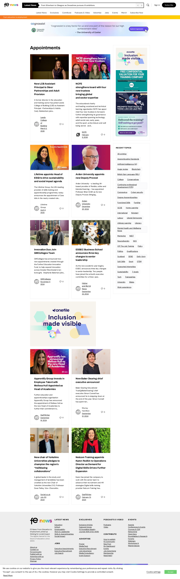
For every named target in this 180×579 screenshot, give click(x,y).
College (120, 179)
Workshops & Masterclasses (134, 544)
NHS (135, 241)
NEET (131, 236)
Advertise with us (37, 556)
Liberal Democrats (134, 218)
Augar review (122, 169)
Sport (131, 261)
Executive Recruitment (63, 551)
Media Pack (83, 546)
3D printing (121, 154)
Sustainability (122, 272)
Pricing (81, 544)
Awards (131, 525)
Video (106, 527)
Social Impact (60, 536)
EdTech (57, 527)
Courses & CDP (134, 529)
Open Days (132, 534)
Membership (108, 553)
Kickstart (134, 213)
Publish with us (36, 554)
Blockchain (136, 169)
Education (58, 525)
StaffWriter (45, 415)
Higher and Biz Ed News (86, 286)
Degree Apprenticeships (127, 197)
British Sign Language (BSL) (128, 174)
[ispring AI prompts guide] (131, 103)
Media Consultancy (86, 553)
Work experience (124, 287)
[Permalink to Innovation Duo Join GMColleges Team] (49, 232)
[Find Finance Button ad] (131, 125)
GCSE (119, 208)
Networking (132, 532)
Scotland (121, 256)
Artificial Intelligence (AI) (127, 164)
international (122, 213)
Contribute (66, 12)
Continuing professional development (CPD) (127, 185)
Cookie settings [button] (153, 572)
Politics (120, 251)
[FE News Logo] (11, 4)
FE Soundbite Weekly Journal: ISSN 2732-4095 (89, 530)
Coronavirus (122, 192)
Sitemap (33, 561)
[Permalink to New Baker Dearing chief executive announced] (91, 361)
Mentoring (121, 236)
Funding (137, 202)
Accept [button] (170, 572)
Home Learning (132, 208)
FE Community (36, 552)
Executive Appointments (64, 548)
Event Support (84, 555)
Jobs (107, 12)
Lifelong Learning (124, 223)
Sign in (157, 5)
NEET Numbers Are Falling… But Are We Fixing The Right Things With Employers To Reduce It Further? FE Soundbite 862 (88, 5)
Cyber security (137, 192)
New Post (107, 544)
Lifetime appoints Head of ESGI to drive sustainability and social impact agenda (49, 178)
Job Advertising (85, 551)
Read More (8, 575)
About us (33, 547)
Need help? (108, 555)
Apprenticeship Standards (128, 159)
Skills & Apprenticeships (64, 534)
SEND (130, 256)
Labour (120, 218)
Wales (131, 282)
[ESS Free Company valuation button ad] (131, 80)
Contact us (34, 549)
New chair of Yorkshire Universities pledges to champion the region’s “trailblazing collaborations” (47, 464)
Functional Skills (123, 202)
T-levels (135, 272)
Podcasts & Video (82, 12)
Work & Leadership (62, 532)
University (121, 282)
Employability (60, 529)
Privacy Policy (35, 559)
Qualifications (132, 251)
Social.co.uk (45, 494)
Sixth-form (141, 256)
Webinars (131, 541)
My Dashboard (109, 546)
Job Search (59, 553)
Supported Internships (126, 266)
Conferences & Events (136, 527)
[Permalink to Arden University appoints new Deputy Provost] (91, 157)
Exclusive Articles (86, 525)
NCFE (84, 132)
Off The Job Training (125, 246)
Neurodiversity (123, 241)
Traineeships (130, 277)
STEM (139, 261)
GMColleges (45, 279)
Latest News (41, 12)
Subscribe (169, 5)
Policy (140, 246)
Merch (124, 12)
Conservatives (133, 179)
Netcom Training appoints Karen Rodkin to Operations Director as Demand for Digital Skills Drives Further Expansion (91, 464)
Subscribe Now (136, 12)
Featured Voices (85, 527)
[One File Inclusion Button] (63, 323)
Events (115, 12)
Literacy (138, 223)
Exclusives (54, 12)
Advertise (97, 12)
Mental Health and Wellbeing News (129, 229)
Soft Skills (121, 261)
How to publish (109, 539)
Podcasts (107, 525)
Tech (119, 277)
